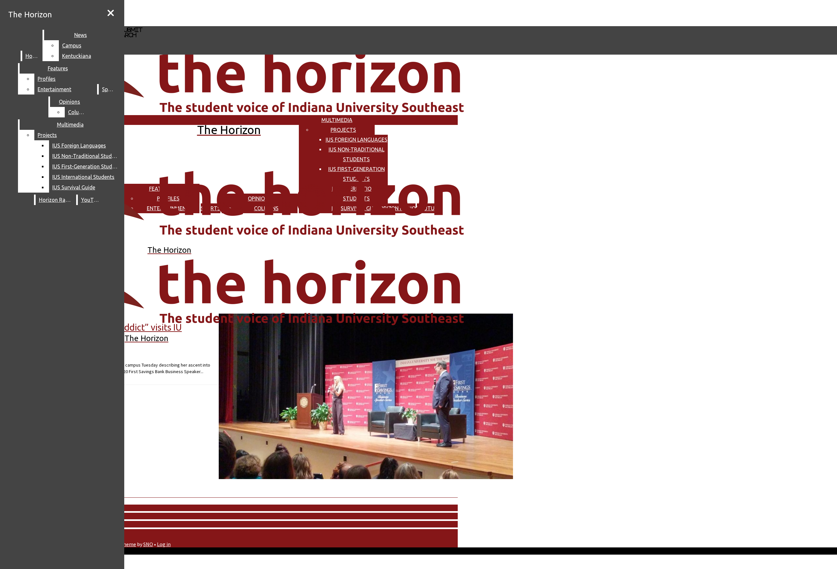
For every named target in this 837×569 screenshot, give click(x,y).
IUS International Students (83, 177)
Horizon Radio (56, 200)
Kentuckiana (76, 56)
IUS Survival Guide (73, 187)
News (80, 35)
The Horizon (30, 14)
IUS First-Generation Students (86, 166)
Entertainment (54, 89)
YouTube (91, 200)
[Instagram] (195, 12)
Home (33, 56)
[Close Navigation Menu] (110, 13)
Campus (71, 45)
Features (58, 68)
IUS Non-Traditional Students (86, 156)
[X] (195, 23)
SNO (148, 544)
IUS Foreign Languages (356, 140)
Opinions (69, 102)
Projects (343, 130)
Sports (110, 89)
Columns (78, 112)
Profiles (47, 79)
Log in (164, 544)
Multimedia (336, 120)
